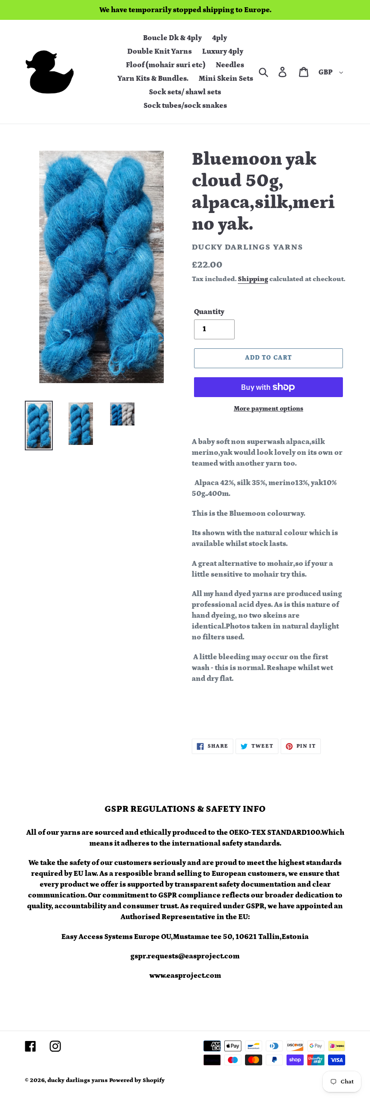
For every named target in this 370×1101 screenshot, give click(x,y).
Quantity (209, 312)
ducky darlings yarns (77, 1080)
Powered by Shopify (137, 1080)
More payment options (268, 408)
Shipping (253, 279)
